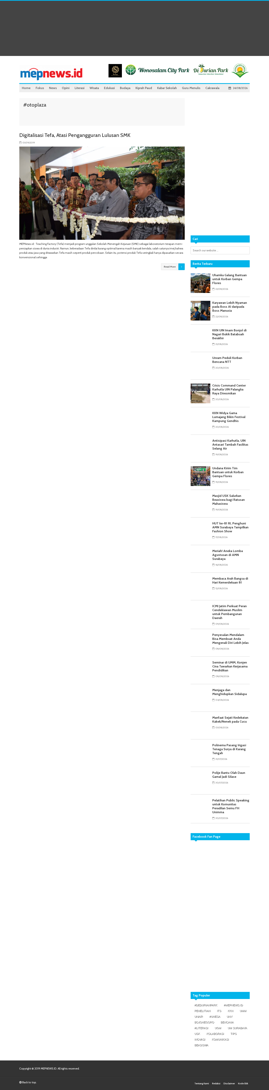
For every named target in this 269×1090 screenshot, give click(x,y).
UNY (229, 1016)
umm (243, 1010)
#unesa (214, 1016)
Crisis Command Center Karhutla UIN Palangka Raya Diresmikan (229, 389)
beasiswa (201, 1045)
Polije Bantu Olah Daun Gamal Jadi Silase (228, 775)
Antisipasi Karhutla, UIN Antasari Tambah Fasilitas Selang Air (230, 444)
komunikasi (220, 1039)
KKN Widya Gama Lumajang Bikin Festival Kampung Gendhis (228, 417)
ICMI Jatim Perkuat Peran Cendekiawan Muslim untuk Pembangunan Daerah (229, 612)
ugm (218, 1028)
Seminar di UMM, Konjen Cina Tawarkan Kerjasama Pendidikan (230, 666)
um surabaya (237, 1028)
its (219, 1010)
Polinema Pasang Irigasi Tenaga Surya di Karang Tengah (229, 749)
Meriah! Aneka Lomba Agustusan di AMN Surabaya (227, 555)
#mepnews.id (233, 1005)
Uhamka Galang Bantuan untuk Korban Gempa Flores (229, 279)
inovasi (199, 1039)
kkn (230, 1010)
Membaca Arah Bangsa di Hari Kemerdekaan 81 (230, 580)
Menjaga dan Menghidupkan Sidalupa (229, 692)
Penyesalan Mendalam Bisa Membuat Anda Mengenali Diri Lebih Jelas (230, 639)
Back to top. (29, 1082)
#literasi (201, 1028)
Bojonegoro (204, 1022)
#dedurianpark (205, 1005)
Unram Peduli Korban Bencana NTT (227, 360)
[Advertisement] (134, 28)
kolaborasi (215, 1033)
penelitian (202, 1010)
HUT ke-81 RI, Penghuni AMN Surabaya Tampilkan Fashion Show (230, 527)
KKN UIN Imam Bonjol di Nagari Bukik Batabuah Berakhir (229, 334)
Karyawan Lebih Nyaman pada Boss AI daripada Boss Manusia (229, 306)
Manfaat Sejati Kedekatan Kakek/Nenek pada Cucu (230, 719)
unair (198, 1016)
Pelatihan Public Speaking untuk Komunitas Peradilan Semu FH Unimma (230, 806)
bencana (227, 1022)
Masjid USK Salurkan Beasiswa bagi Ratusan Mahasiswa (228, 500)
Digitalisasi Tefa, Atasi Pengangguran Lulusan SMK (74, 135)
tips (233, 1033)
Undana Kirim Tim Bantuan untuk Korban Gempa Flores (228, 472)
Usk (197, 1033)
